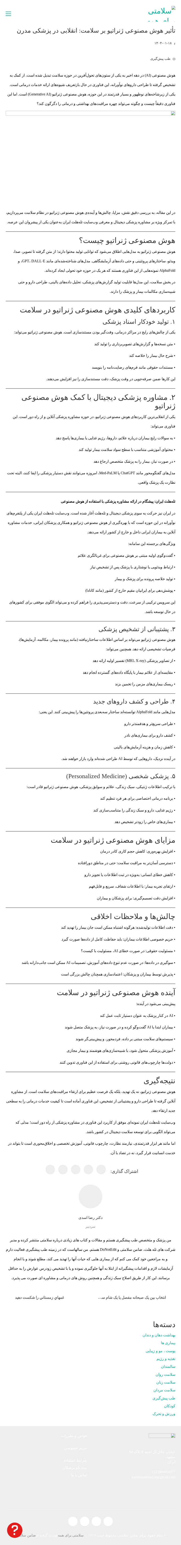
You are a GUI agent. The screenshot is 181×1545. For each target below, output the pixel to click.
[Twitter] (88, 1169)
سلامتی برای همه (71, 1535)
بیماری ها (168, 1343)
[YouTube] (84, 1521)
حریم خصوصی (75, 1448)
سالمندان (168, 1366)
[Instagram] (96, 1521)
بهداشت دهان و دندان (159, 1335)
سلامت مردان (164, 1390)
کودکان (169, 1406)
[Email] (63, 1169)
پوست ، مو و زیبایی (160, 1351)
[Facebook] (101, 1169)
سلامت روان (165, 1374)
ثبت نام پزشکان (74, 1468)
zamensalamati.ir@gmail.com (153, 1477)
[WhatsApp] (50, 1169)
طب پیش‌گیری (160, 58)
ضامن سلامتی (25, 1535)
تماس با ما (79, 1475)
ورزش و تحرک (163, 1414)
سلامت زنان (165, 1382)
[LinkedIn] (75, 1169)
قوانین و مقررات (74, 1436)
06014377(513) (163, 1472)
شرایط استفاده (75, 1460)
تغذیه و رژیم (165, 1359)
